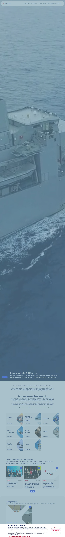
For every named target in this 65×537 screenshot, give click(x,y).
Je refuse (55, 532)
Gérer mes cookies (56, 530)
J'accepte (55, 527)
